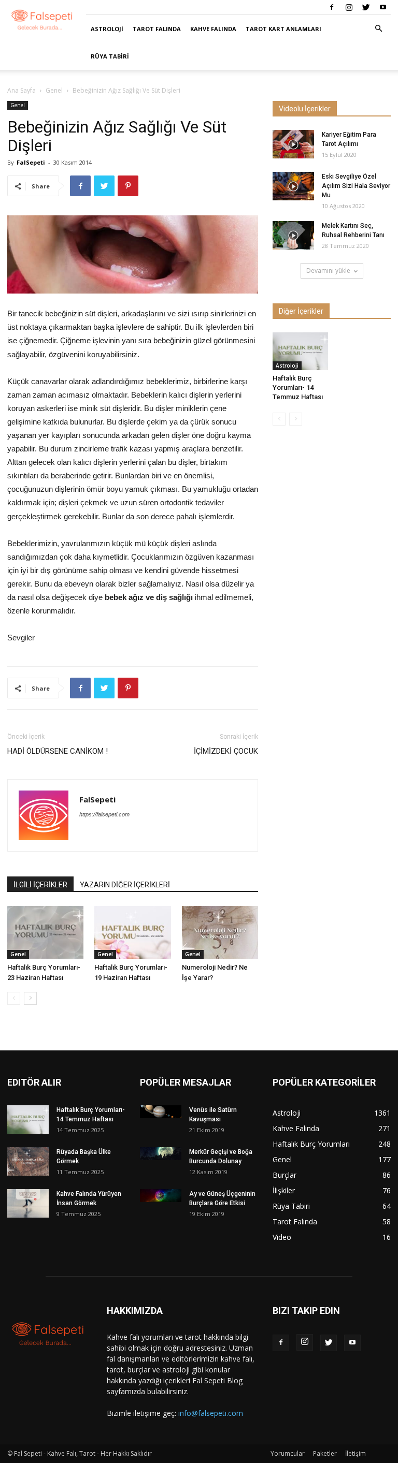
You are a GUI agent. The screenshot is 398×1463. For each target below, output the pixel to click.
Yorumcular (288, 1453)
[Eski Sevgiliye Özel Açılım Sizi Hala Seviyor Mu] (293, 186)
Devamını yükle (328, 270)
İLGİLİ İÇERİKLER (40, 885)
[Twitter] (366, 7)
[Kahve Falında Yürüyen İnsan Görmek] (28, 1203)
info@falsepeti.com (210, 1413)
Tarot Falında (157, 29)
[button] (378, 29)
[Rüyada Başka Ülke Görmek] (28, 1161)
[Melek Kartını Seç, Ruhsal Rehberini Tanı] (293, 235)
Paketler (325, 1453)
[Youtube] (383, 7)
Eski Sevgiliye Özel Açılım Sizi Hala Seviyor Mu (356, 186)
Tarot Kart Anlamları (283, 29)
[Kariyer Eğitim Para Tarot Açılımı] (293, 144)
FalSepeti (31, 162)
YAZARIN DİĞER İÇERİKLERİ (125, 885)
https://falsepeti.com (104, 814)
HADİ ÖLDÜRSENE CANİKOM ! (57, 751)
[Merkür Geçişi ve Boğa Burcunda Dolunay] (160, 1153)
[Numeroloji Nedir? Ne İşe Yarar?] (220, 932)
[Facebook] (331, 7)
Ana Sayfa (21, 90)
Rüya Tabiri (110, 56)
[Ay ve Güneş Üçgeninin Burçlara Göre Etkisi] (160, 1195)
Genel (54, 90)
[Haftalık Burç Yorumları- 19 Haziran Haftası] (132, 932)
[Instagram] (349, 7)
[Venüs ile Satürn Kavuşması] (160, 1111)
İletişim (355, 1453)
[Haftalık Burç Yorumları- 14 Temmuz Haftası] (300, 351)
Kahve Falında (213, 29)
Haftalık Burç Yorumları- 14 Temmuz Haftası (298, 387)
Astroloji (107, 29)
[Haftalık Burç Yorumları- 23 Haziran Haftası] (45, 932)
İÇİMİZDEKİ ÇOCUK (226, 751)
